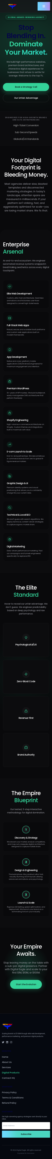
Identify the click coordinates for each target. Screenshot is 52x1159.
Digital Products (11, 1072)
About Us (7, 1062)
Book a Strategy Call (26, 86)
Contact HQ (8, 1078)
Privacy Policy (9, 1092)
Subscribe (26, 1134)
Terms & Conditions (13, 1097)
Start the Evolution (26, 984)
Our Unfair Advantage (26, 97)
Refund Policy (9, 1102)
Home (5, 1056)
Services (6, 1067)
